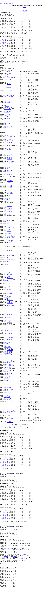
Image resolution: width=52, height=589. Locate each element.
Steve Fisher (32, 5)
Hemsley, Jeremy (5, 41)
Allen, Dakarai (6, 79)
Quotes (4, 3)
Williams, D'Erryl (5, 43)
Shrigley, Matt (4, 44)
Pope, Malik (4, 39)
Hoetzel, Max (4, 42)
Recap (1, 3)
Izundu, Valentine (7, 122)
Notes (7, 3)
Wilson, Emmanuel (7, 395)
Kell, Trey (4, 40)
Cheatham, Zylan (5, 38)
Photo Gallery (11, 3)
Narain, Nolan (4, 46)
